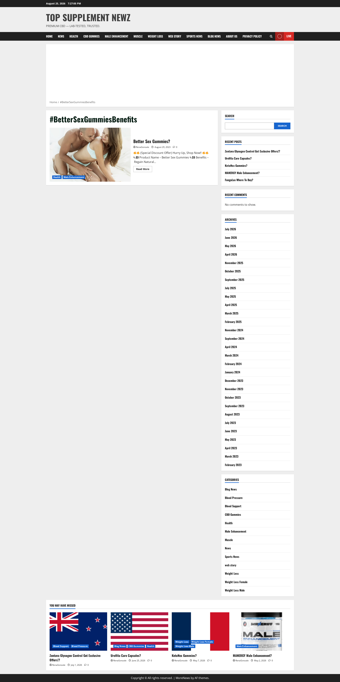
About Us (231, 36)
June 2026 (231, 237)
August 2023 (232, 414)
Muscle (138, 36)
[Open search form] (271, 36)
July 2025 (230, 288)
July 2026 (230, 229)
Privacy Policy (252, 36)
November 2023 (234, 389)
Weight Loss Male (235, 590)
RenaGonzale (142, 147)
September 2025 (234, 280)
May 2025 (230, 296)
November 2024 (234, 330)
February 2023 (233, 465)
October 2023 (233, 397)
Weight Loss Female (236, 582)
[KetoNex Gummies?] (200, 631)
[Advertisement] (170, 73)
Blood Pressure (234, 498)
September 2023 (234, 406)
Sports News (194, 36)
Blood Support (233, 506)
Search (229, 116)
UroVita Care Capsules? (238, 158)
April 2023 (231, 448)
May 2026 (230, 246)
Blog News (214, 36)
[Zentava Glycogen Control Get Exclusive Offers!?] (78, 631)
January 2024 (232, 372)
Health (73, 36)
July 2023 (230, 423)
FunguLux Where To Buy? (239, 180)
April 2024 (231, 347)
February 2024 (233, 364)
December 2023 (234, 380)
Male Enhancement (116, 36)
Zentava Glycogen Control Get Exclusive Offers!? (252, 151)
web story (174, 36)
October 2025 (233, 271)
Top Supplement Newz (88, 17)
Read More (144, 169)
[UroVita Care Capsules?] (139, 631)
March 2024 (231, 355)
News (61, 36)
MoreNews (183, 678)
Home (49, 36)
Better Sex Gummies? (90, 155)
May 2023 (230, 439)
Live (289, 36)
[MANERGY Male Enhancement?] (261, 631)
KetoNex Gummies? (236, 165)
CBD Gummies (91, 36)
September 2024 (234, 338)
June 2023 (231, 431)
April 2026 (231, 254)
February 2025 (233, 322)
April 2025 (231, 305)
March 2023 (231, 456)
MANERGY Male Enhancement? (242, 173)
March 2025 (231, 313)
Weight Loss (155, 36)
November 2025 (234, 263)
